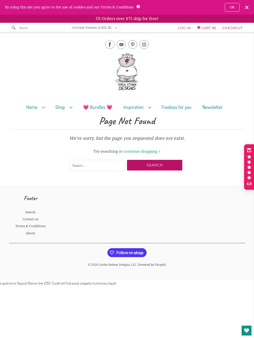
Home (32, 107)
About (30, 233)
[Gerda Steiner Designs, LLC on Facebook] (109, 44)
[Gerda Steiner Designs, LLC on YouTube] (121, 44)
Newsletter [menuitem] (212, 107)
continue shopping (141, 151)
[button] (249, 167)
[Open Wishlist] (247, 331)
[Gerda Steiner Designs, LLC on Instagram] (144, 44)
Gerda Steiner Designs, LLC (117, 264)
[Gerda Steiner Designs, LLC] (127, 72)
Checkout (232, 28)
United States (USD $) (92, 27)
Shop (61, 107)
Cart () (208, 28)
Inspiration (135, 107)
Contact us (30, 219)
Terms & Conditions (30, 226)
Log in (184, 28)
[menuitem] (37, 106)
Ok (232, 7)
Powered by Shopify (152, 264)
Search (30, 212)
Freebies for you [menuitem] (176, 107)
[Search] (14, 27)
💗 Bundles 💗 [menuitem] (98, 107)
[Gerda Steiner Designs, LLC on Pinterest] (132, 44)
